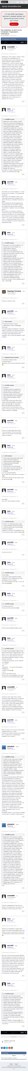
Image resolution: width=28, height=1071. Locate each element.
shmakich (10, 746)
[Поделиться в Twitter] (7, 1048)
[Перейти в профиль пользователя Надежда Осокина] (4, 292)
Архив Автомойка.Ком (11, 6)
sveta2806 (6, 35)
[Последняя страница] (26, 42)
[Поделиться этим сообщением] (24, 53)
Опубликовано (9, 53)
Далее (22, 42)
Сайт (3, 885)
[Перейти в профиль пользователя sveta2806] (4, 48)
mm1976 (10, 182)
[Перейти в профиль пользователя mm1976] (4, 183)
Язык (11, 1064)
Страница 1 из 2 (14, 42)
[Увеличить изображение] (18, 171)
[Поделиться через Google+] (9, 1048)
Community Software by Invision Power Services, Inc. (14, 1067)
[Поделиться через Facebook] (4, 1048)
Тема (16, 1064)
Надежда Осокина (14, 291)
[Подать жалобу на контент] (17, 53)
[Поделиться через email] (12, 1048)
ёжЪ (8, 109)
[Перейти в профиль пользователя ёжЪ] (4, 110)
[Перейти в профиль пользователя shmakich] (4, 747)
